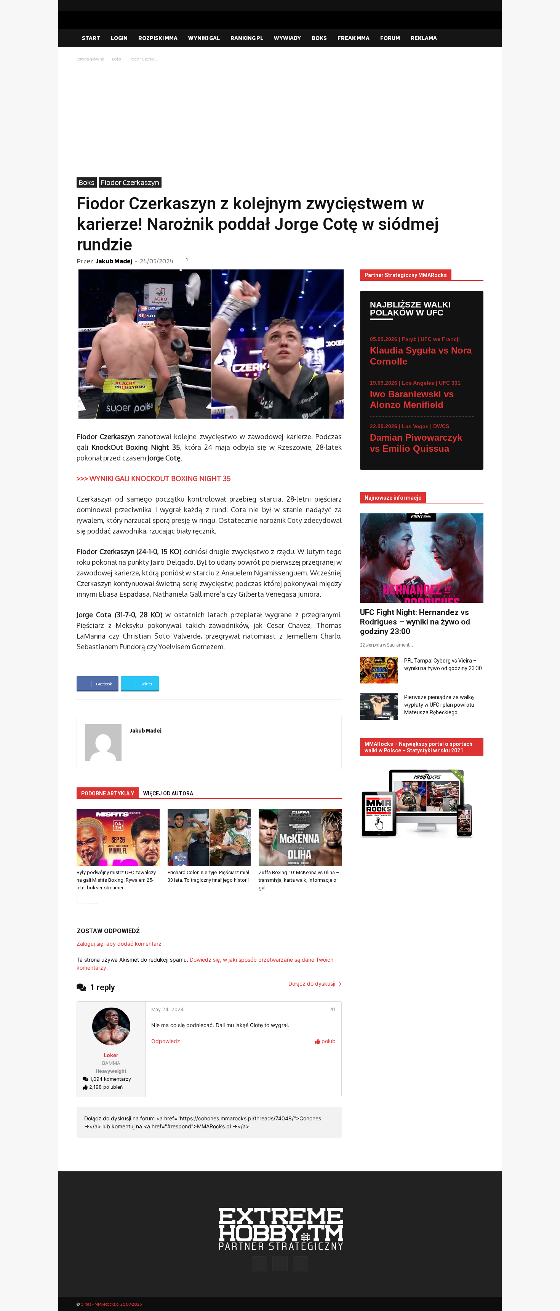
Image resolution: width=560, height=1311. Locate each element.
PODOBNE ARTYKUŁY (107, 793)
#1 (333, 1009)
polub (328, 1041)
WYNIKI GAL (204, 37)
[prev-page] (81, 898)
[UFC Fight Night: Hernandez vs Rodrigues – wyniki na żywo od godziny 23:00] (421, 558)
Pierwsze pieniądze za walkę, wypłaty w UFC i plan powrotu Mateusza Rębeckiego (439, 704)
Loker (111, 1055)
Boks (116, 59)
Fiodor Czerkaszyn (130, 182)
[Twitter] (477, 5)
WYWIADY (287, 37)
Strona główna (90, 59)
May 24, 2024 (167, 1009)
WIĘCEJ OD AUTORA (168, 793)
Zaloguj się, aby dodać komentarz (119, 943)
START (91, 37)
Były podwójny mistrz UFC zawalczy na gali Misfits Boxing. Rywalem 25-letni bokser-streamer (116, 880)
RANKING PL (246, 37)
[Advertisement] (280, 120)
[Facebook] (453, 5)
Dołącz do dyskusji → (315, 983)
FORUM (390, 37)
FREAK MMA (354, 37)
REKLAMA (424, 37)
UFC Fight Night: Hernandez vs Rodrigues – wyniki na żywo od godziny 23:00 (415, 622)
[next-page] (93, 898)
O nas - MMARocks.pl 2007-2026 (111, 1304)
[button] (474, 38)
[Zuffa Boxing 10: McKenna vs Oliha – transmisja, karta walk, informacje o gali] (300, 837)
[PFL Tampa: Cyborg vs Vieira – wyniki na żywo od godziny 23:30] (379, 670)
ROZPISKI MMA (158, 37)
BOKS (319, 37)
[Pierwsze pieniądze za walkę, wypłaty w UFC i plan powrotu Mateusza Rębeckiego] (379, 706)
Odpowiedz (165, 1041)
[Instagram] (465, 5)
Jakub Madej (114, 261)
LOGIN (119, 37)
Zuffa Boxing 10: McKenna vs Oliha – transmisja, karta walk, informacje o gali (299, 880)
